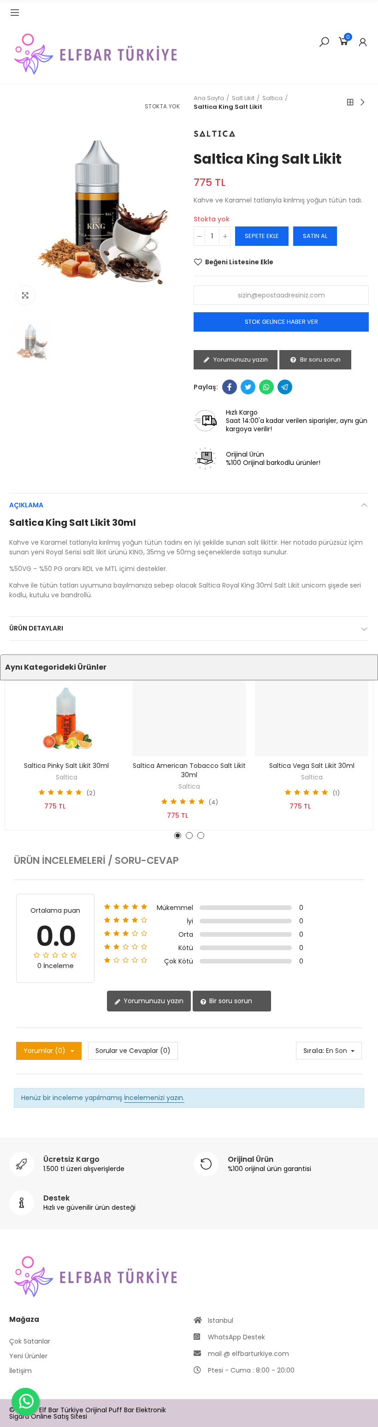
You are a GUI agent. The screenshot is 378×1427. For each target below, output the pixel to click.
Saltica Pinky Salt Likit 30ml (66, 765)
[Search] (324, 42)
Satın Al (315, 236)
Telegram (285, 387)
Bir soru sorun (320, 359)
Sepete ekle (262, 236)
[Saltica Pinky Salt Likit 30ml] (66, 718)
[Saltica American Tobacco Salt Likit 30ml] (189, 718)
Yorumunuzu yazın (240, 359)
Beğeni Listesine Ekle (239, 262)
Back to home (350, 102)
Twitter (248, 387)
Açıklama (26, 505)
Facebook (229, 387)
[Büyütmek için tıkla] (25, 295)
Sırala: (313, 1050)
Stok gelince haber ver (281, 321)
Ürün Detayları (36, 628)
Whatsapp (266, 387)
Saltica (66, 777)
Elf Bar (49, 1410)
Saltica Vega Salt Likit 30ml (311, 765)
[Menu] (14, 12)
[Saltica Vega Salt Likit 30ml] (311, 718)
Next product (362, 102)
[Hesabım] (363, 42)
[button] (177, 835)
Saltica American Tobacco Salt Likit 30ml (189, 770)
